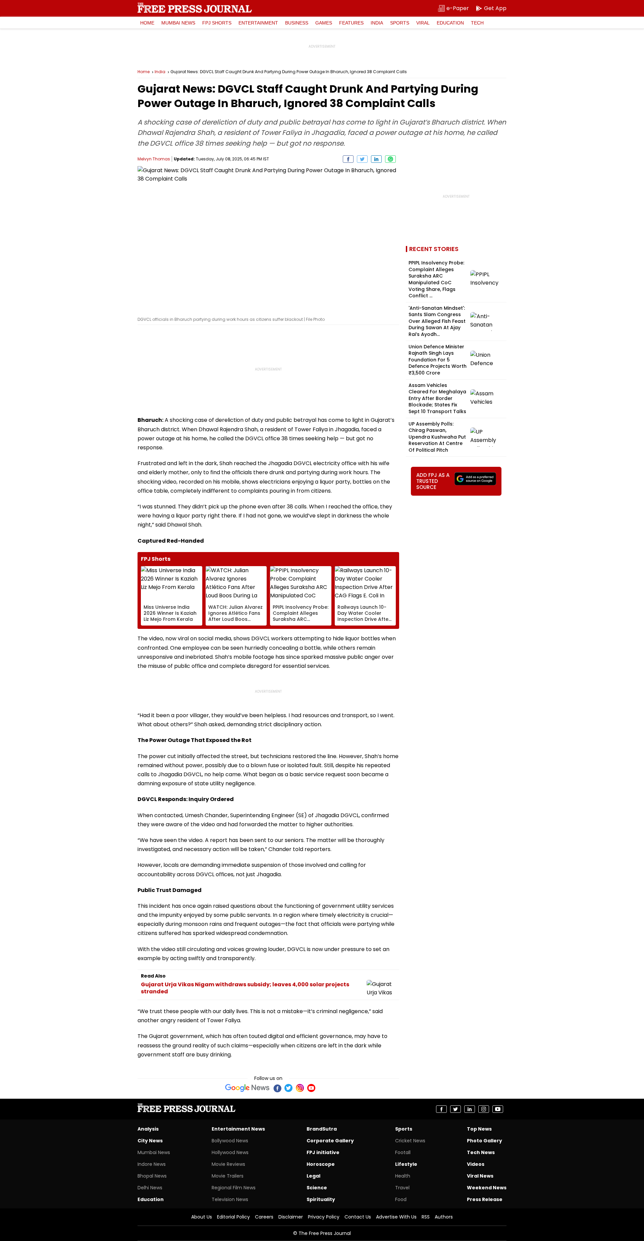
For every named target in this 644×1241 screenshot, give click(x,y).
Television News (230, 1199)
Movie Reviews (228, 1164)
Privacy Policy (323, 1216)
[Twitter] (288, 1088)
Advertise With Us (396, 1216)
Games (323, 23)
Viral (423, 23)
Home (147, 23)
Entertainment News (238, 1129)
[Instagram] (300, 1088)
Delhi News (150, 1187)
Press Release (484, 1199)
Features (351, 23)
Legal (313, 1176)
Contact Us (357, 1216)
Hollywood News (230, 1152)
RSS (426, 1216)
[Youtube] (311, 1088)
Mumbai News (178, 23)
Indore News (152, 1164)
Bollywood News (230, 1140)
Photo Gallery (484, 1140)
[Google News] (247, 1088)
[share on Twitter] (362, 159)
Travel (402, 1187)
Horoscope (321, 1164)
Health (402, 1176)
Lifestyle (406, 1164)
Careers (264, 1216)
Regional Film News (234, 1187)
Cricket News (410, 1140)
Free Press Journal (195, 8)
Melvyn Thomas (154, 159)
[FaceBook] (277, 1088)
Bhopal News (152, 1176)
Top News (479, 1129)
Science (317, 1187)
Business (296, 23)
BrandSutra (322, 1129)
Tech (477, 23)
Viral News (480, 1176)
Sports (399, 23)
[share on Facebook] (348, 159)
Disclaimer (290, 1216)
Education (450, 23)
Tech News (481, 1152)
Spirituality (321, 1199)
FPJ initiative (323, 1152)
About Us (201, 1216)
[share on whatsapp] (390, 159)
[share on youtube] (497, 1109)
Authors (444, 1216)
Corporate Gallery (330, 1140)
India (377, 23)
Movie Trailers (228, 1176)
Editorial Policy (233, 1216)
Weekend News (486, 1187)
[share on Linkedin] (376, 159)
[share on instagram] (483, 1109)
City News (150, 1140)
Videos (475, 1164)
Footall (403, 1152)
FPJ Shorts (216, 23)
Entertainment (258, 23)
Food (401, 1199)
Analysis (148, 1129)
